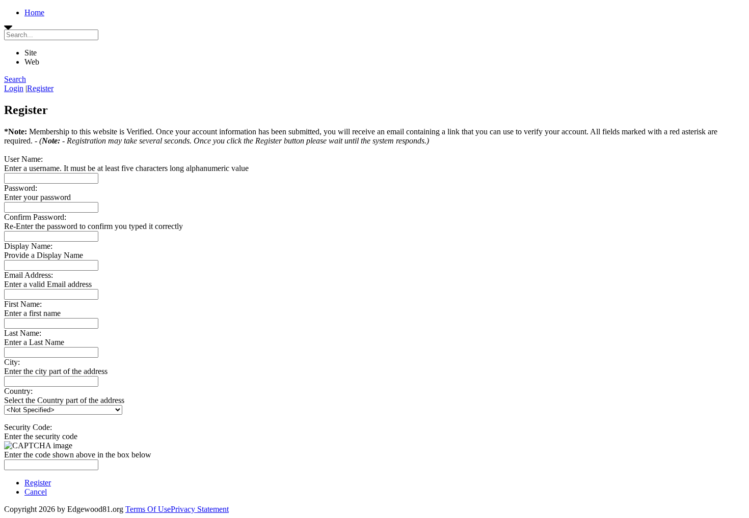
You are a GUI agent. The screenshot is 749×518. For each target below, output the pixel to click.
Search (15, 79)
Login (13, 88)
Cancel (35, 491)
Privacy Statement (200, 509)
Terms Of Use (148, 509)
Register (40, 88)
